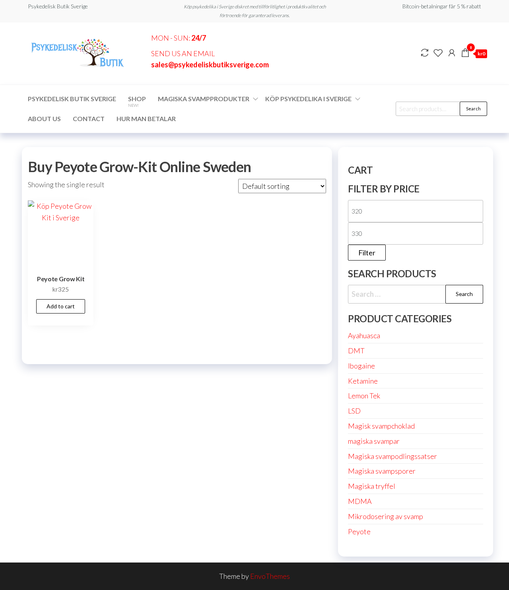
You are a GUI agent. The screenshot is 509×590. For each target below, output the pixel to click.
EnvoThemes (270, 576)
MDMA (360, 501)
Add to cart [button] (61, 306)
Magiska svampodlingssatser (392, 456)
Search (473, 108)
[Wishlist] (438, 52)
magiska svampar (374, 441)
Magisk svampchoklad (381, 425)
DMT (356, 350)
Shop (137, 101)
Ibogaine (361, 365)
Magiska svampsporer (382, 471)
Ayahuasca (364, 335)
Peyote (359, 531)
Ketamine (363, 380)
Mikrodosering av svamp (385, 516)
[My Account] (452, 52)
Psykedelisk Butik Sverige (72, 98)
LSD (354, 410)
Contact (89, 118)
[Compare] (425, 52)
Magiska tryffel (371, 486)
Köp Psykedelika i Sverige (308, 98)
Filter (366, 252)
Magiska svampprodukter (203, 98)
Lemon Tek (364, 395)
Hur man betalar (146, 118)
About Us (44, 118)
